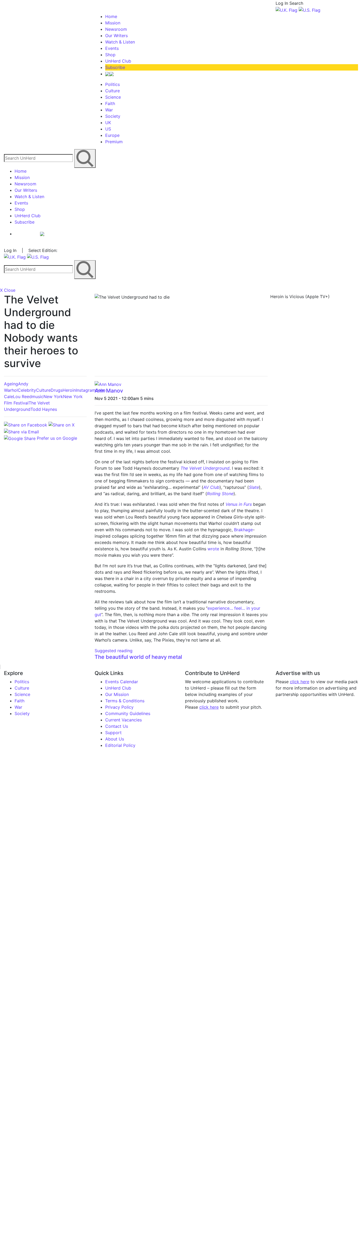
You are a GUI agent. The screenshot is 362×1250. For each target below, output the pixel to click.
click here (209, 707)
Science (113, 97)
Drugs (57, 390)
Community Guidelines (127, 713)
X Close (7, 290)
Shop (110, 54)
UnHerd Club (118, 61)
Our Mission (117, 694)
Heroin (69, 390)
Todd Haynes (43, 409)
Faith (110, 103)
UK (108, 122)
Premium (114, 141)
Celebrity (27, 390)
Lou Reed (22, 396)
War (109, 109)
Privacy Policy (119, 707)
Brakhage (243, 529)
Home (111, 16)
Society (112, 116)
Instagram (86, 390)
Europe (112, 135)
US (108, 129)
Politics (112, 84)
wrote (213, 548)
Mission (112, 22)
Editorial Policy (120, 745)
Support (113, 732)
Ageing (11, 383)
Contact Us (116, 726)
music (37, 396)
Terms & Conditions (124, 700)
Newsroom (116, 29)
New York (53, 396)
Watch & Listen (120, 42)
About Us (114, 739)
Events (112, 48)
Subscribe (115, 67)
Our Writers (116, 35)
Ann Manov (109, 390)
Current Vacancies (123, 719)
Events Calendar (121, 681)
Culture (112, 90)
